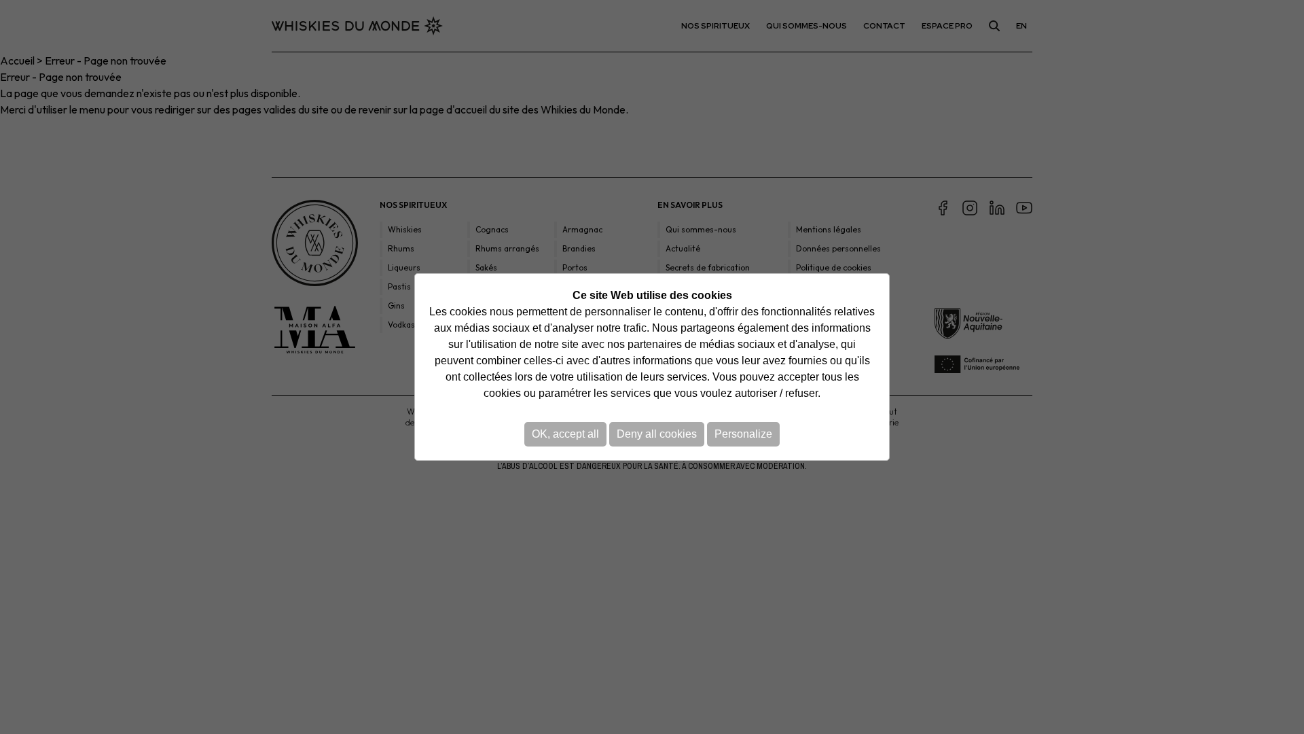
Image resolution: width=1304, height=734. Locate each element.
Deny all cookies (657, 434)
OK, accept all (565, 434)
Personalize (743, 434)
